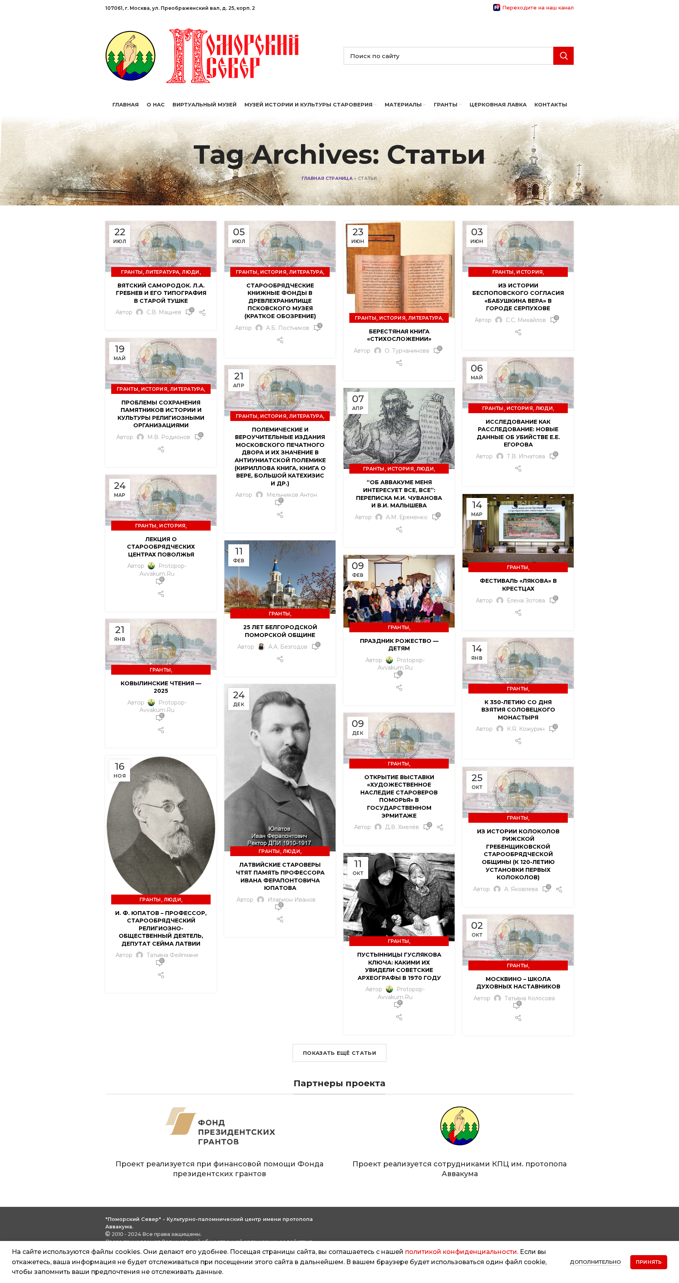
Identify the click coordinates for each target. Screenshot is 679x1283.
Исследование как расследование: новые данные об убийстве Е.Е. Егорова (518, 433)
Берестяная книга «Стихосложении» (399, 335)
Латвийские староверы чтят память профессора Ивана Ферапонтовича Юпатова (280, 876)
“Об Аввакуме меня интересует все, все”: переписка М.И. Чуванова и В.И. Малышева (399, 494)
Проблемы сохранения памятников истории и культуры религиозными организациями (160, 414)
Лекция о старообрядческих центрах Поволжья (161, 547)
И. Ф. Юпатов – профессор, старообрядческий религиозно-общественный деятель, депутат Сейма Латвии (161, 928)
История (273, 272)
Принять (649, 1262)
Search (563, 56)
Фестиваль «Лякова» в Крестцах (518, 584)
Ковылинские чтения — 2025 (161, 687)
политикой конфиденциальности (461, 1252)
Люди (190, 272)
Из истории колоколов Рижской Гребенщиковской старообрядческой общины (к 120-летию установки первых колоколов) (518, 854)
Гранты (132, 272)
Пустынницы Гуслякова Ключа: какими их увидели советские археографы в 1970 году (399, 966)
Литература (162, 272)
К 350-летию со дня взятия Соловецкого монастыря (518, 710)
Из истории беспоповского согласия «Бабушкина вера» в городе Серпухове (518, 297)
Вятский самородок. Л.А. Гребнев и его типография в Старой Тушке (161, 293)
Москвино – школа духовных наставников (518, 983)
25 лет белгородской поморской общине (280, 631)
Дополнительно (595, 1262)
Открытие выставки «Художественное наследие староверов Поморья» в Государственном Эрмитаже (399, 796)
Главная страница (327, 178)
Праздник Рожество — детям (399, 644)
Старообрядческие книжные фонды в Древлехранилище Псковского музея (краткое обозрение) (280, 301)
